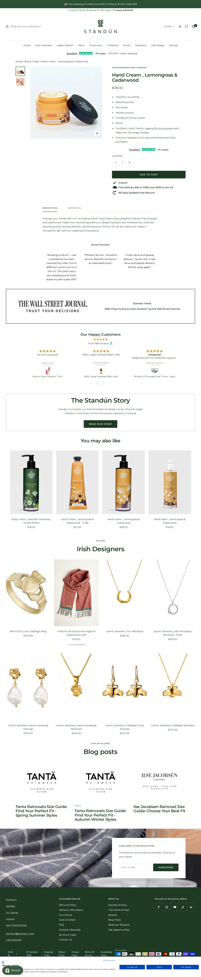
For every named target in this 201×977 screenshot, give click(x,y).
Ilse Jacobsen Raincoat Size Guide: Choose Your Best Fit (159, 808)
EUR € (168, 26)
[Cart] (193, 26)
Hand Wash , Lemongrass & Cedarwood (169, 521)
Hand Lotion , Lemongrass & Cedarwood (123, 521)
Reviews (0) (74, 208)
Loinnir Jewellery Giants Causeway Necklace (76, 727)
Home (27, 45)
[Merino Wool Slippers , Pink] (47, 371)
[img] (100, 339)
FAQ (61, 924)
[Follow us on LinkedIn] (191, 907)
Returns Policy (67, 905)
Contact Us (65, 939)
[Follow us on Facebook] (159, 907)
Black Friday (32, 61)
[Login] (180, 26)
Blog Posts (114, 919)
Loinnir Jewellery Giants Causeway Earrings (28, 727)
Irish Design (158, 45)
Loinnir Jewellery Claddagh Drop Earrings (124, 727)
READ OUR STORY (100, 424)
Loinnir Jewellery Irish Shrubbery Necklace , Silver (172, 633)
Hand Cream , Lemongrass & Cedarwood (64, 61)
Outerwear (95, 45)
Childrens (112, 45)
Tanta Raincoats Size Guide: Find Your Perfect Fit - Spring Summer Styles (41, 811)
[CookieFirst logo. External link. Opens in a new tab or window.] (3, 962)
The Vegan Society (138, 132)
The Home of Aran (119, 910)
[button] (98, 383)
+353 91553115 (14, 940)
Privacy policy (109, 960)
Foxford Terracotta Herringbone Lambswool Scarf (76, 633)
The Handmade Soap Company (129, 67)
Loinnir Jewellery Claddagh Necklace (173, 725)
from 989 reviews (98, 343)
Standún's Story (117, 905)
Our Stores (65, 915)
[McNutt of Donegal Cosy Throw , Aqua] (154, 371)
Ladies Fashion (65, 45)
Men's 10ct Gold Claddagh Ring (28, 631)
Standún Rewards (69, 929)
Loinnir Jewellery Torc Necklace (124, 631)
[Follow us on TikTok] (183, 907)
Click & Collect (67, 919)
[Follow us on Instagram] (167, 907)
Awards (112, 915)
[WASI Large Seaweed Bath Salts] (101, 371)
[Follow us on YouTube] (175, 907)
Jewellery (140, 45)
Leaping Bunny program (158, 128)
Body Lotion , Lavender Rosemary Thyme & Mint (31, 521)
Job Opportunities (119, 929)
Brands (173, 45)
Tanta (78, 806)
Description (50, 208)
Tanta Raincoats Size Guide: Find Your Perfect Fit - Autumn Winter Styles (100, 815)
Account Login (67, 934)
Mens (81, 45)
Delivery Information (71, 910)
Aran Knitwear (43, 45)
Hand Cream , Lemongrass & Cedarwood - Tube (77, 521)
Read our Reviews (118, 924)
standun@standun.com (20, 933)
